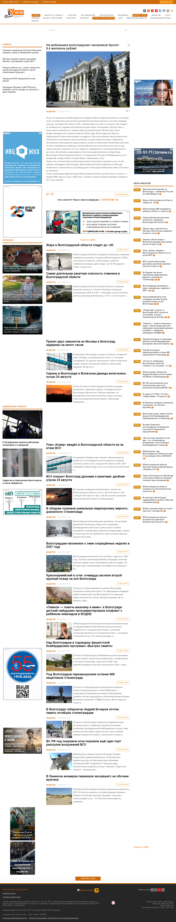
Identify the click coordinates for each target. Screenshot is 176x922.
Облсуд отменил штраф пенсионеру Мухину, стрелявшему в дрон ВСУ (19, 60)
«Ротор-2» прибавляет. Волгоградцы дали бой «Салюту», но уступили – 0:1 (156, 363)
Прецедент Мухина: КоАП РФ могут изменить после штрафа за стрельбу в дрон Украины (21, 89)
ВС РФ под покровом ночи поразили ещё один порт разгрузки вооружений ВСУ (156, 385)
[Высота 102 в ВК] (144, 10)
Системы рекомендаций (12, 897)
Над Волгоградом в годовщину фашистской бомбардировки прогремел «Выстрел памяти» (157, 341)
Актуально (8, 240)
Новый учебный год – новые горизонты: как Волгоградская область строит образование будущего (21, 70)
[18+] (172, 10)
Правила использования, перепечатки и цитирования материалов (53, 918)
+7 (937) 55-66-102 (109, 200)
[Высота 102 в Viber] (164, 10)
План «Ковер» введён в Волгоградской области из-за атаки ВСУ (157, 253)
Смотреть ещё (88, 878)
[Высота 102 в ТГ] (160, 10)
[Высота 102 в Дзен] (156, 10)
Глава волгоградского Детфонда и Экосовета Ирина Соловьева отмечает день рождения (158, 478)
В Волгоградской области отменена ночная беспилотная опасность (157, 489)
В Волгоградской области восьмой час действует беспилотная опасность (155, 519)
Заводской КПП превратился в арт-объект (19, 80)
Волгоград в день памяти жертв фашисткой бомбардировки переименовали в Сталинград (158, 416)
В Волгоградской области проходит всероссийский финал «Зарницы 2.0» (158, 467)
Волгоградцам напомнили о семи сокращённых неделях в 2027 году (156, 288)
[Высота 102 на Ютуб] (152, 10)
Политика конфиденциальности (15, 918)
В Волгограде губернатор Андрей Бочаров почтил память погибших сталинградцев (157, 374)
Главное (7, 44)
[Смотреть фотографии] (160, 194)
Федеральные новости (15, 406)
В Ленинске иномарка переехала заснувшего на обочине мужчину (158, 405)
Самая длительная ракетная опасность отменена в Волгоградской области (156, 220)
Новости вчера (49, 2)
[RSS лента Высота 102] (163, 889)
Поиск (166, 2)
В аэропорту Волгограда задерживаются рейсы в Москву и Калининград (158, 500)
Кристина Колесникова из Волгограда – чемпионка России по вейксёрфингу (158, 191)
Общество (51, 111)
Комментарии (122, 194)
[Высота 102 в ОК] (148, 10)
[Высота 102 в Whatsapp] (168, 10)
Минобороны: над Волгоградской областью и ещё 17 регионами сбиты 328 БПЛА (157, 454)
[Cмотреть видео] (158, 280)
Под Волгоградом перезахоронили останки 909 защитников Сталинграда (156, 352)
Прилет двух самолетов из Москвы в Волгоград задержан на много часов (157, 231)
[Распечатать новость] (129, 45)
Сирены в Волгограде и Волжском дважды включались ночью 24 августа (157, 242)
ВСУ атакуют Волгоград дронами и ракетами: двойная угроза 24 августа (157, 264)
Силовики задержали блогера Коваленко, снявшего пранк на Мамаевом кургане (22, 52)
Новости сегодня (30, 2)
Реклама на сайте (9, 893)
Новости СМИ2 (88, 240)
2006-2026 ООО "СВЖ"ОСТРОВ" (15, 889)
